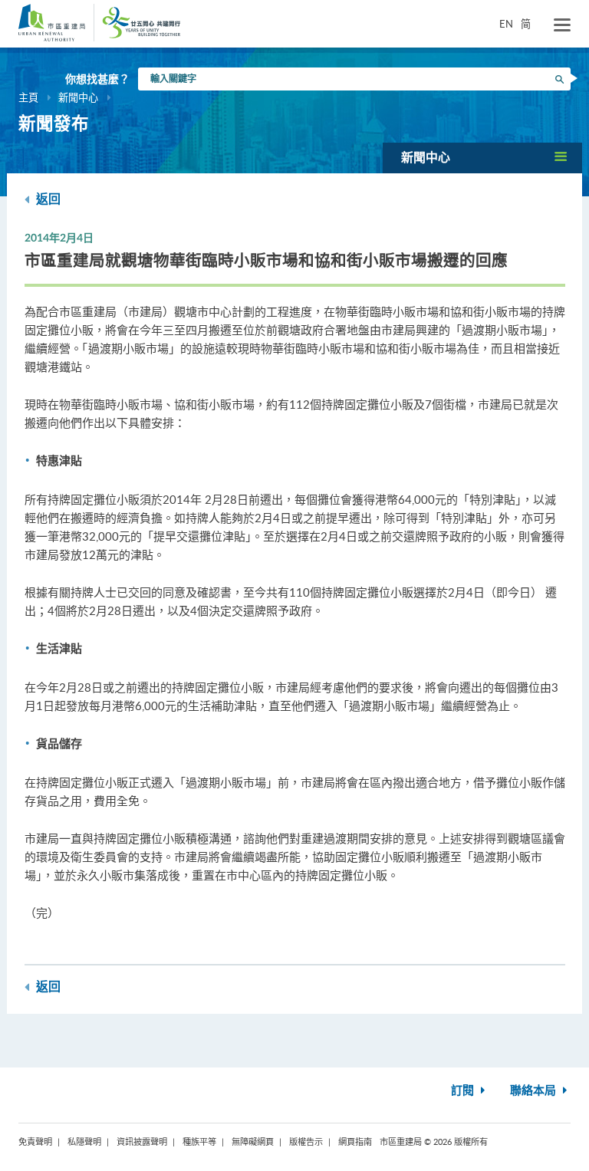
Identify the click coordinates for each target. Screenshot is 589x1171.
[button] (482, 158)
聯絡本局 (534, 1091)
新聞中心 (78, 97)
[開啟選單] (562, 25)
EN (506, 24)
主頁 (28, 97)
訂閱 (464, 1091)
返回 (47, 199)
